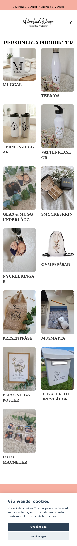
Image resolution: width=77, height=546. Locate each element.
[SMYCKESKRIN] (57, 188)
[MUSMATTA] (57, 312)
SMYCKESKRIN (57, 214)
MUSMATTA (53, 338)
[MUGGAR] (19, 64)
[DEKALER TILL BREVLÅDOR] (57, 368)
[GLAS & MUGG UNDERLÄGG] (19, 188)
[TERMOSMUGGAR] (19, 123)
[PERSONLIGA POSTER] (19, 368)
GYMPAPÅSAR (55, 264)
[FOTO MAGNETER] (19, 430)
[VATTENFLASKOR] (57, 126)
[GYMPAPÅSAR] (57, 244)
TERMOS (50, 95)
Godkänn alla (38, 526)
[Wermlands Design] (38, 22)
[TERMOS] (57, 69)
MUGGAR (12, 84)
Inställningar (38, 536)
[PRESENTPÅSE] (19, 312)
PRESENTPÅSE (17, 338)
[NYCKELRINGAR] (19, 250)
